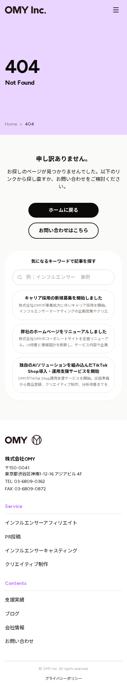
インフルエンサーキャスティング (41, 551)
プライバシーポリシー (63, 678)
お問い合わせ (19, 641)
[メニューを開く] (116, 10)
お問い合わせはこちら (63, 230)
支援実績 (14, 600)
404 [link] (29, 124)
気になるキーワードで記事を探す (63, 261)
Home (11, 124)
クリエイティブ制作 (26, 564)
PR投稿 (13, 537)
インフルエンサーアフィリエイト (41, 523)
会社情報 (14, 628)
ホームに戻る (63, 210)
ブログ (12, 614)
